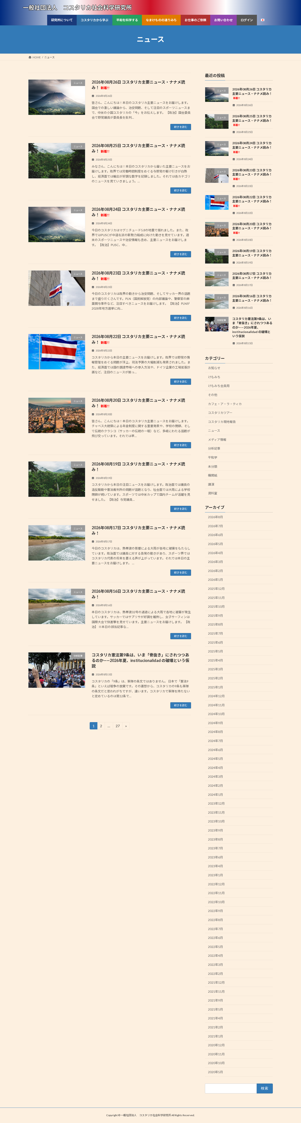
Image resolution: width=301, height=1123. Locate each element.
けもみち (214, 377)
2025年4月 (215, 660)
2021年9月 (215, 1000)
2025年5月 (215, 651)
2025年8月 (215, 624)
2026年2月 (215, 571)
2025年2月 (215, 678)
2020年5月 (215, 1072)
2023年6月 (215, 857)
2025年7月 (215, 633)
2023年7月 (215, 848)
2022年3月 (215, 964)
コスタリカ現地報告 (222, 421)
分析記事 (214, 448)
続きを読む (180, 127)
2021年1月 (215, 1036)
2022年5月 (215, 947)
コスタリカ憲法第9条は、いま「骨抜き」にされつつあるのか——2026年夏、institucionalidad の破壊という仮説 (140, 660)
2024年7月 (215, 741)
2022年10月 (216, 902)
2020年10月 (216, 1063)
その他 (212, 395)
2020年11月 (216, 1054)
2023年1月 (215, 875)
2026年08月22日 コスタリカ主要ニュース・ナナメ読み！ (252, 201)
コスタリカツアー (220, 413)
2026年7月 (215, 526)
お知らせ (214, 368)
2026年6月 (215, 535)
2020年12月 (216, 1045)
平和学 (212, 457)
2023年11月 (216, 812)
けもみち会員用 (219, 386)
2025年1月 (215, 687)
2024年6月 (215, 749)
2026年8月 (215, 517)
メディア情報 (217, 439)
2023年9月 (215, 830)
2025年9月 (215, 615)
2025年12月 (216, 588)
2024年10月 (216, 714)
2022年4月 (215, 955)
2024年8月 (215, 732)
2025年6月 (215, 642)
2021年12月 (216, 982)
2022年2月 (215, 973)
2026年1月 (215, 579)
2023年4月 (215, 866)
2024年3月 (215, 776)
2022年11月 (216, 893)
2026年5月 (215, 544)
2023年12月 (216, 803)
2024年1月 (215, 794)
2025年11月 (216, 597)
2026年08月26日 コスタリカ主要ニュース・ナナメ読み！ (252, 93)
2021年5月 (215, 1009)
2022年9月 (215, 911)
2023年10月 (216, 821)
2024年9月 (215, 723)
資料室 (212, 493)
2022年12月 (216, 884)
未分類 (212, 466)
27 (117, 726)
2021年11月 (216, 991)
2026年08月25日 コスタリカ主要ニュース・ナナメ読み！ (252, 120)
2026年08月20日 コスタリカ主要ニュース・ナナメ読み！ (252, 228)
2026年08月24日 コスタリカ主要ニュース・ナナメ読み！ (252, 147)
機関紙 (212, 475)
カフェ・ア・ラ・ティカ (225, 403)
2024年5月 (215, 759)
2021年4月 (215, 1018)
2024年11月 (216, 705)
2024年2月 (215, 785)
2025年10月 (216, 606)
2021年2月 (215, 1027)
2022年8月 (215, 920)
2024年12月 (216, 696)
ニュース (214, 430)
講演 (211, 484)
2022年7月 (215, 929)
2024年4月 (215, 768)
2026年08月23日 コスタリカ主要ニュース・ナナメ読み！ (252, 174)
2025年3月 (215, 669)
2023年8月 (215, 839)
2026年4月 (215, 553)
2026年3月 (215, 562)
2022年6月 (215, 938)
